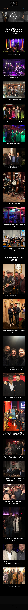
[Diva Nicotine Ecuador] (14, 141)
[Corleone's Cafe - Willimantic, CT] (14, 222)
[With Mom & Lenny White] (14, 455)
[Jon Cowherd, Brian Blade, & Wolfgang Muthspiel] (14, 476)
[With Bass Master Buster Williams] (14, 536)
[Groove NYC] (14, 75)
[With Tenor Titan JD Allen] (14, 395)
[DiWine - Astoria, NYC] (14, 97)
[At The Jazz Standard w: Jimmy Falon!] (14, 499)
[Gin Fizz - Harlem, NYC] (14, 119)
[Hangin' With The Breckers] (14, 293)
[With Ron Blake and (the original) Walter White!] (14, 366)
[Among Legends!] (14, 584)
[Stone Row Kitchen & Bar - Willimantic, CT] (14, 164)
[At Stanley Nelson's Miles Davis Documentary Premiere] (14, 431)
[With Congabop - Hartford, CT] (14, 246)
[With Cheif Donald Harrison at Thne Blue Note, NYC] (14, 560)
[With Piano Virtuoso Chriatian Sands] (14, 328)
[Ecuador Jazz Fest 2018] (14, 53)
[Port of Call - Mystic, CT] (14, 201)
